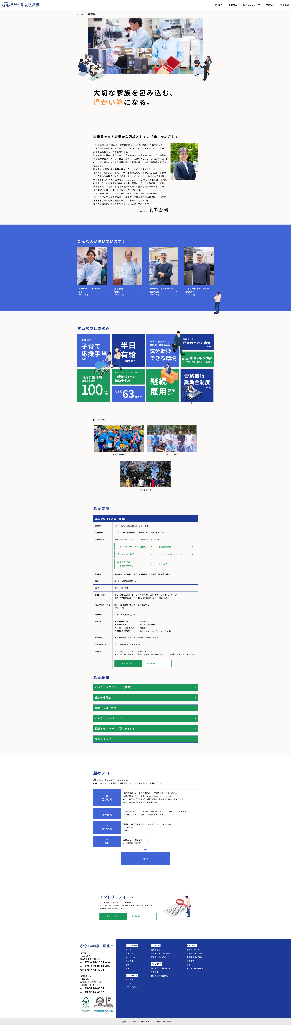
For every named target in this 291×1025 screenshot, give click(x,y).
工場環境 (154, 972)
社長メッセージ (193, 949)
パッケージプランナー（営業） (132, 546)
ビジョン (129, 949)
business (131, 975)
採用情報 (284, 4)
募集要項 (190, 960)
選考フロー (191, 964)
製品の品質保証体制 (159, 975)
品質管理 (270, 4)
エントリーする (124, 663)
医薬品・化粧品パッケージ (162, 957)
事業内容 (232, 4)
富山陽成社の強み (194, 957)
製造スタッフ (164, 563)
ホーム (80, 14)
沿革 (128, 964)
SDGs (128, 968)
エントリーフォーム (195, 968)
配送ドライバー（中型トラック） (125, 564)
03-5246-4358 (94, 988)
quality (156, 964)
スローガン (130, 957)
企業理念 (129, 953)
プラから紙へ (131, 987)
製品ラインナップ (251, 4)
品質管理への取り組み (160, 968)
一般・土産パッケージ (160, 953)
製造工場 (129, 979)
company (131, 945)
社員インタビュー (194, 953)
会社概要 (218, 4)
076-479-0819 (94, 966)
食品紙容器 (155, 949)
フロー (128, 983)
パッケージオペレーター (170, 554)
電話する (151, 663)
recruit (192, 945)
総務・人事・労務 (125, 554)
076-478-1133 (94, 962)
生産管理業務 (164, 546)
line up (156, 945)
